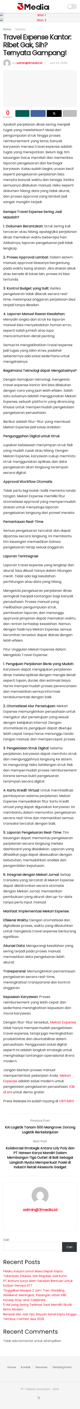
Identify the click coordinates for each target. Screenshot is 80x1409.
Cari (6, 1240)
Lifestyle (20, 29)
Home (7, 29)
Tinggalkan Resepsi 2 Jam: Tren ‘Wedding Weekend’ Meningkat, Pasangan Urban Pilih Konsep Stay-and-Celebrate (35, 1295)
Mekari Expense (63, 1022)
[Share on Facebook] (38, 113)
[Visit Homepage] (33, 6)
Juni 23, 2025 (58, 63)
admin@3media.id (29, 63)
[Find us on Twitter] (39, 1398)
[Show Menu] (5, 6)
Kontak (26, 1367)
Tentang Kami (61, 1367)
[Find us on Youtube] (44, 1398)
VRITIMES (66, 1101)
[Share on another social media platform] (70, 113)
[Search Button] (61, 6)
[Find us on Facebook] (33, 1398)
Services (41, 1367)
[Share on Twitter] (54, 113)
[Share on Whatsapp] (22, 113)
